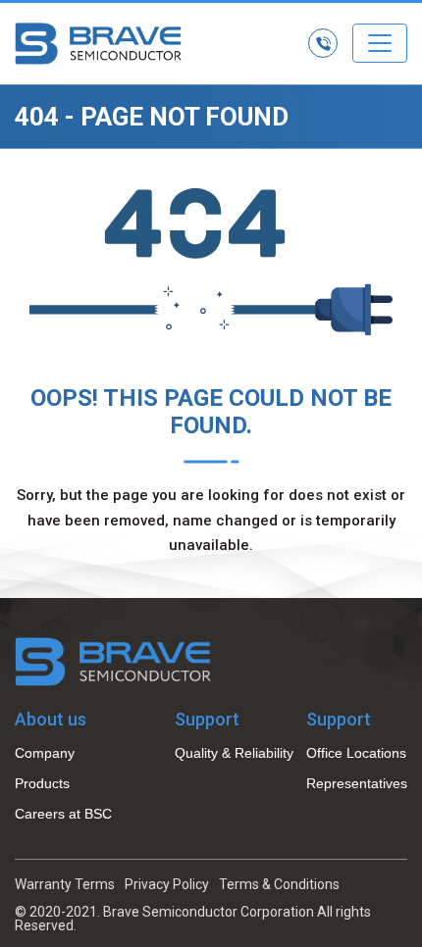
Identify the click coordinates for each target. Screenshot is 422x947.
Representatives (356, 783)
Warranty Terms (65, 884)
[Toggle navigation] (379, 43)
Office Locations (356, 753)
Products (42, 783)
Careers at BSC (63, 814)
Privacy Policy (167, 884)
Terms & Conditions (279, 884)
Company (45, 753)
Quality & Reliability (234, 753)
